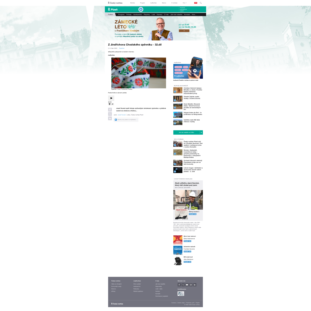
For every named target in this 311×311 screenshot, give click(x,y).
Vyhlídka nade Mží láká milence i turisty (192, 121)
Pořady (129, 14)
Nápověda (159, 286)
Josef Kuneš (122, 115)
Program (142, 3)
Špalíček (121, 48)
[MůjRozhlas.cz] (111, 55)
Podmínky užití (190, 302)
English (198, 302)
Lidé (153, 14)
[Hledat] (201, 3)
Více (194, 14)
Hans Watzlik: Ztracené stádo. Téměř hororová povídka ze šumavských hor (192, 106)
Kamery (182, 11)
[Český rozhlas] (115, 3)
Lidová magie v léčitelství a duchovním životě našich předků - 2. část (193, 169)
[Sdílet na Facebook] (110, 109)
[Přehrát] (111, 98)
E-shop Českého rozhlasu (183, 179)
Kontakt (187, 14)
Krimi (185, 67)
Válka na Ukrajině (116, 284)
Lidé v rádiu (159, 289)
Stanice (164, 3)
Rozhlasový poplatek (162, 296)
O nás (166, 14)
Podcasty (136, 289)
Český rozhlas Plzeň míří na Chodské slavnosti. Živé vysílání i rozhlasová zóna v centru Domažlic (193, 144)
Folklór (110, 14)
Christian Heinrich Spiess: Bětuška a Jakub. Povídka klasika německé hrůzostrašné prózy (193, 90)
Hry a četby (177, 67)
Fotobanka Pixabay (126, 89)
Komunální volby (116, 286)
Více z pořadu (179, 139)
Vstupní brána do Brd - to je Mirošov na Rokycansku (193, 113)
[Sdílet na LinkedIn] (110, 118)
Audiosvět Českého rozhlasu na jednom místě (185, 80)
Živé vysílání (178, 72)
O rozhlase (174, 3)
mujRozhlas (153, 3)
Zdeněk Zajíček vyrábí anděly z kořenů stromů (192, 97)
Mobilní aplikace (138, 291)
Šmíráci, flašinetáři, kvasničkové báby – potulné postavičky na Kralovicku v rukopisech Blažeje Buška (192, 153)
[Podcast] (109, 104)
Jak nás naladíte (176, 14)
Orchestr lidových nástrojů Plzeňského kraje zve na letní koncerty (193, 162)
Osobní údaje (181, 302)
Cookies (173, 302)
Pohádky (177, 70)
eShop (113, 291)
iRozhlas (132, 3)
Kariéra (158, 291)
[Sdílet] (112, 104)
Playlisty (147, 14)
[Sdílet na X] (110, 114)
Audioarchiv (183, 9)
